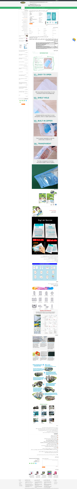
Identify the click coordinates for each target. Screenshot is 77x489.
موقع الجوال (20, 485)
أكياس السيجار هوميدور (25, 13)
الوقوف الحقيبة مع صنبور (24, 17)
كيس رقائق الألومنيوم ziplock (53, 454)
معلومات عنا (55, 481)
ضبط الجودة (35, 7)
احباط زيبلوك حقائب (25, 9)
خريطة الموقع (20, 484)
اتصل (31, 23)
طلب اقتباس (43, 7)
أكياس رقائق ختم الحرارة (47, 454)
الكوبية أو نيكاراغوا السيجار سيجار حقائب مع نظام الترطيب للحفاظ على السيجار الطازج (38, 482)
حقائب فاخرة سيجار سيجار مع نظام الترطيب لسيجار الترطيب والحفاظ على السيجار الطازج (38, 484)
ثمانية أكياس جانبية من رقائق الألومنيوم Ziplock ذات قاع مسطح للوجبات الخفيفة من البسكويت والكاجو (31, 476)
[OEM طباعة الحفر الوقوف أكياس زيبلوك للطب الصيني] (27, 38)
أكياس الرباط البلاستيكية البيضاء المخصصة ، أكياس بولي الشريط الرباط (29, 484)
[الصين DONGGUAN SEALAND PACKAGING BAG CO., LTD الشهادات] (20, 46)
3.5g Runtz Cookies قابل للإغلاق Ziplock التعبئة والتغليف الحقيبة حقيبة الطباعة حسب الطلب (50, 476)
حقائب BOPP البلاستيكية (24, 22)
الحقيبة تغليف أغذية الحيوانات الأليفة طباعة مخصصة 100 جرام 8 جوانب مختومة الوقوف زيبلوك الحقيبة (38, 476)
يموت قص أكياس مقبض (24, 25)
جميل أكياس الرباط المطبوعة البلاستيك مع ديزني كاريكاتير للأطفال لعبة (29, 482)
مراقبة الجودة (55, 483)
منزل (19, 7)
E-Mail (20, 483)
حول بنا (26, 7)
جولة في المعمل (30, 7)
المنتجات (23, 7)
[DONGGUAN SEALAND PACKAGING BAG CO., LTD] (22, 2)
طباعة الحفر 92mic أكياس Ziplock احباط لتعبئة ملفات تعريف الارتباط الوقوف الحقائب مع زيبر (43, 476)
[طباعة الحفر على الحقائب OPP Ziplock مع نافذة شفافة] (27, 40)
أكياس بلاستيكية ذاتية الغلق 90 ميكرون (41, 454)
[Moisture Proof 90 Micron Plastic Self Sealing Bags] (51, 16)
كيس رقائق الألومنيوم (25, 21)
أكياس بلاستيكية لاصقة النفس (24, 26)
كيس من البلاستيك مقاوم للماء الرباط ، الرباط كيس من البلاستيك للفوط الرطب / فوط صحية (29, 486)
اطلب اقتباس (20, 482)
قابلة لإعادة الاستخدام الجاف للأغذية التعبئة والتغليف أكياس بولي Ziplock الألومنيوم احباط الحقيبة (47, 484)
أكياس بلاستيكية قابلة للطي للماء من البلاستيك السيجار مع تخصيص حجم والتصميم (38, 487)
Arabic (57, 0)
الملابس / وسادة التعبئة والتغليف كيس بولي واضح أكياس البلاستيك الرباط (48, 486)
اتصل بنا (39, 7)
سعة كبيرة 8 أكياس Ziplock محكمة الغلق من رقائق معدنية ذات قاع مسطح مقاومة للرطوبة (55, 476)
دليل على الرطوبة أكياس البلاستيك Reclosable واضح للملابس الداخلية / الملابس (47, 482)
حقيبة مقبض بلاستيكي (25, 29)
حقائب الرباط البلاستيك (25, 14)
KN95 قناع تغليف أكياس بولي (47, 487)
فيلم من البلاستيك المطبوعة (24, 30)
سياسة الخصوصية (57, 488)
